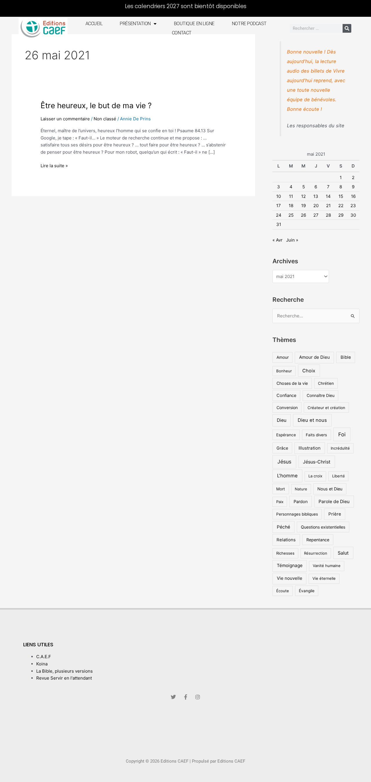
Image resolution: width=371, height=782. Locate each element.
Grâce (282, 448)
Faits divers (316, 435)
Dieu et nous (312, 420)
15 (341, 196)
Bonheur (284, 371)
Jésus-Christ (316, 462)
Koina (42, 664)
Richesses (285, 553)
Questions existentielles (323, 527)
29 (340, 215)
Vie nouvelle (289, 578)
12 (303, 196)
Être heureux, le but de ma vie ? (96, 105)
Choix (308, 370)
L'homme (287, 476)
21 (328, 205)
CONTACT (182, 33)
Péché (283, 527)
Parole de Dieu (334, 501)
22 (340, 205)
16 (353, 196)
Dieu (281, 420)
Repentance (317, 539)
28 (328, 215)
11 (291, 196)
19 (303, 205)
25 (291, 215)
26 (303, 215)
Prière (334, 514)
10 (278, 196)
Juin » (292, 240)
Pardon (301, 501)
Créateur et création (326, 407)
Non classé (105, 119)
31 (278, 224)
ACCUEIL (94, 23)
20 (316, 205)
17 (278, 205)
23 (353, 205)
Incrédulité (340, 448)
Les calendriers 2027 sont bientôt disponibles (185, 6)
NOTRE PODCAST (249, 23)
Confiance (286, 395)
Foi (341, 434)
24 (278, 215)
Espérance (286, 435)
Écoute (282, 590)
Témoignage (290, 565)
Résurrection (315, 553)
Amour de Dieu (314, 357)
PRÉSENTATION (135, 23)
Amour (283, 357)
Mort (280, 489)
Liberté (338, 476)
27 (316, 215)
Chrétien (326, 383)
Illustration (310, 448)
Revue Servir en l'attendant (64, 678)
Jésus (284, 462)
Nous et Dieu (329, 488)
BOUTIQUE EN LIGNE (194, 23)
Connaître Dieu (320, 395)
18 (291, 205)
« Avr (277, 240)
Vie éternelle (324, 578)
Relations (286, 539)
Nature (301, 489)
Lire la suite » (54, 165)
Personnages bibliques (297, 514)
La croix (315, 476)
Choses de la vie (292, 383)
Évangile (306, 590)
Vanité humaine (327, 565)
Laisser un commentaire (65, 119)
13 (315, 196)
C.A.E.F (43, 656)
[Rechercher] (347, 28)
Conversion (287, 407)
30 (353, 215)
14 (328, 196)
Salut (343, 553)
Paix (279, 501)
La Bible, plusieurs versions (64, 671)
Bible (346, 357)
